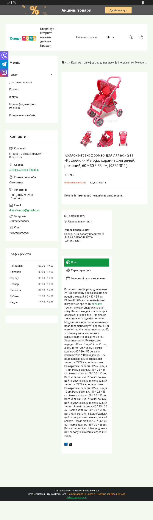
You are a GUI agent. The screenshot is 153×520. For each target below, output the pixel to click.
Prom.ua (94, 490)
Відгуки (13, 96)
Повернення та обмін (22, 115)
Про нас (14, 89)
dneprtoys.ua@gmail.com (24, 210)
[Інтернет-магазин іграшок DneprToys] (23, 37)
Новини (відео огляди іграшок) (22, 106)
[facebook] (66, 444)
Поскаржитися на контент (81, 494)
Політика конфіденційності (111, 494)
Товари (13, 74)
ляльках (97, 303)
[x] (70, 444)
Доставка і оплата (20, 82)
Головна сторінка (86, 37)
